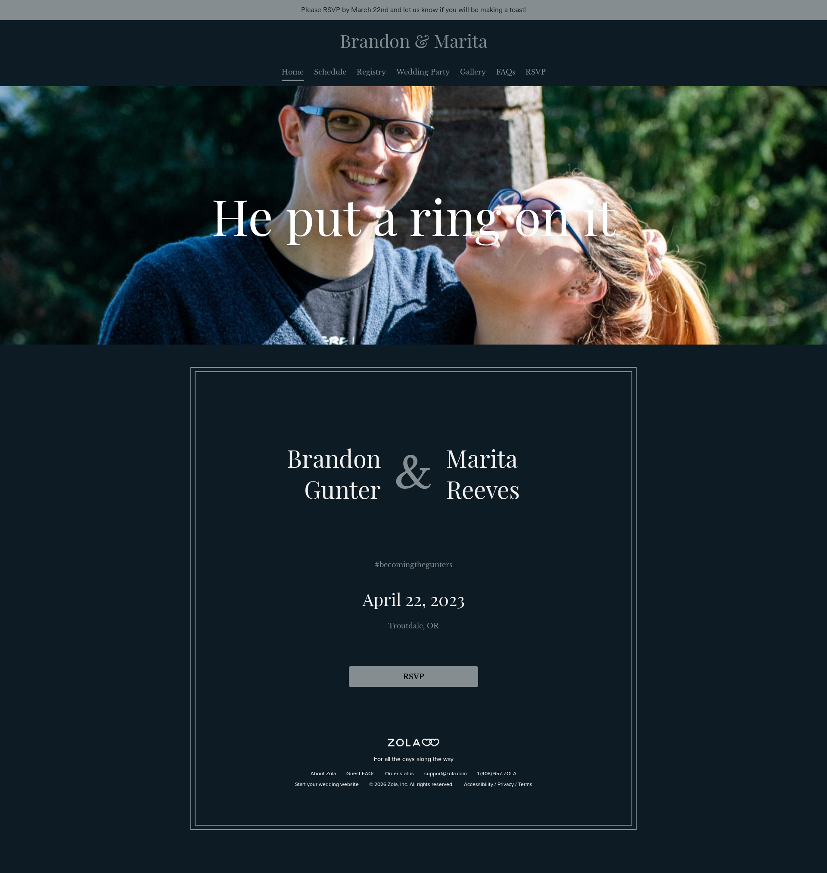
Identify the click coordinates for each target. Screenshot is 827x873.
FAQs (505, 72)
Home (293, 72)
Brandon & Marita (414, 40)
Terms (525, 784)
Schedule (330, 72)
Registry (371, 72)
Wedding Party (423, 72)
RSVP (535, 72)
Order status (399, 774)
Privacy (505, 784)
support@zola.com (445, 774)
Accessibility (478, 784)
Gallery (473, 72)
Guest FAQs (360, 774)
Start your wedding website (327, 784)
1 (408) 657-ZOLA (496, 774)
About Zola (323, 774)
